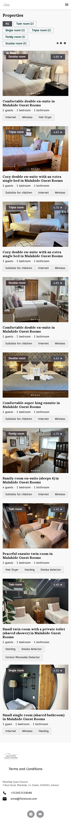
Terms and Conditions (25, 769)
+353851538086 (21, 792)
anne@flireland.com (24, 798)
